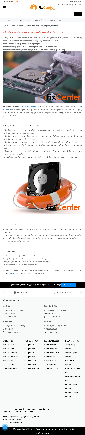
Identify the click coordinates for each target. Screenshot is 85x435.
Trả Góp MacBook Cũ (10, 368)
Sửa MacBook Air (50, 345)
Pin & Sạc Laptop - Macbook (71, 386)
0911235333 (16, 1)
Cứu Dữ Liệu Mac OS (51, 368)
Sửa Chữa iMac (49, 357)
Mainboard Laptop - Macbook (72, 394)
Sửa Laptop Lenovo (30, 360)
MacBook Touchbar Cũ (10, 357)
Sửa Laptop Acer (29, 357)
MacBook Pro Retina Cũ (11, 353)
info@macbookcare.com (15, 422)
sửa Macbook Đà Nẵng (30, 106)
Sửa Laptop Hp (28, 353)
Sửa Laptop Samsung (31, 368)
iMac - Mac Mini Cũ (9, 360)
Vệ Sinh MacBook (50, 360)
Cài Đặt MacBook (50, 364)
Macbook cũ (14, 273)
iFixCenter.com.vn (42, 433)
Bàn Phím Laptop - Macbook (71, 362)
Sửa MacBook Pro (50, 349)
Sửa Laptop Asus (29, 349)
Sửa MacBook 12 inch (51, 353)
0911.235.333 (51, 314)
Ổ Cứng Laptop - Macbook (70, 347)
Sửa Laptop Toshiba (30, 364)
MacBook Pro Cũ (8, 349)
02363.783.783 (51, 329)
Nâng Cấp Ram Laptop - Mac (73, 370)
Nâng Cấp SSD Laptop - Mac (73, 378)
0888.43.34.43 (10, 314)
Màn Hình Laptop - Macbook (71, 355)
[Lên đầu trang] (81, 428)
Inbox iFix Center (68, 285)
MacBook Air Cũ (8, 345)
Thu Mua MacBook (9, 364)
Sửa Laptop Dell (28, 345)
